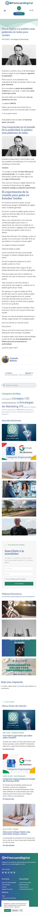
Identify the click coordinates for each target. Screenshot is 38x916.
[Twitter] (14, 873)
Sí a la (15, 579)
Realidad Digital (28, 409)
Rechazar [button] (15, 910)
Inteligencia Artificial (18, 733)
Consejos (20, 398)
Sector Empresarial (7, 412)
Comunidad (6, 399)
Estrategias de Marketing (19, 39)
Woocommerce (29, 412)
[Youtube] (3, 873)
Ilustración (27, 407)
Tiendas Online (21, 412)
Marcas (20, 409)
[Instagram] (9, 873)
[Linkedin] (6, 873)
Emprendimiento (10, 403)
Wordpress (5, 414)
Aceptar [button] (7, 910)
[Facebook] (11, 873)
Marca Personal (12, 409)
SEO (14, 412)
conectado (20, 686)
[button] (4, 10)
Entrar (30, 10)
